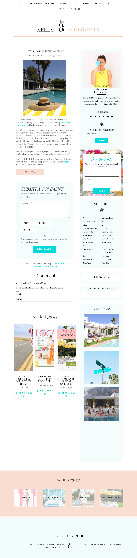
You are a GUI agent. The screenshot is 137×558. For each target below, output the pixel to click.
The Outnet (106, 260)
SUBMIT (101, 140)
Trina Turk (87, 263)
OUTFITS (21, 3)
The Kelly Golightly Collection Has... (23, 380)
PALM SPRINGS (50, 3)
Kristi (19, 283)
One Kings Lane (108, 249)
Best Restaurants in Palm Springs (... (66, 380)
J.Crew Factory (89, 232)
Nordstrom (87, 249)
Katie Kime (87, 235)
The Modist (87, 260)
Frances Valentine (90, 228)
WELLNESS (87, 3)
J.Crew (104, 228)
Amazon (86, 218)
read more (26, 393)
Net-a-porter (107, 246)
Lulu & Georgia (108, 239)
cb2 (103, 221)
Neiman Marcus (89, 246)
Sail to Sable (107, 253)
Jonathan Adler (108, 232)
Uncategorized (53, 55)
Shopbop (105, 256)
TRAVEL (76, 3)
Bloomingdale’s (89, 221)
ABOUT (97, 3)
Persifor (86, 253)
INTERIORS (64, 3)
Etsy (103, 225)
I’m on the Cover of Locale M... (45, 379)
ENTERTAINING (36, 3)
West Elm (105, 263)
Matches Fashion (89, 242)
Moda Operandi (108, 242)
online (66, 161)
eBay (85, 225)
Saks (84, 256)
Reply (19, 299)
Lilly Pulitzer (88, 239)
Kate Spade (106, 235)
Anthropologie (107, 218)
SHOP (108, 3)
